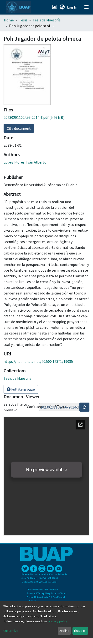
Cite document (19, 128)
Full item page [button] (22, 389)
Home (9, 20)
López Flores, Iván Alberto (25, 162)
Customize (11, 630)
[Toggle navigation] (86, 7)
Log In (72, 7)
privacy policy (58, 621)
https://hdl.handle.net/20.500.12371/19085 (38, 361)
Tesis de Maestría (47, 20)
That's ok (80, 630)
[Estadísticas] (54, 7)
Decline (64, 630)
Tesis (23, 20)
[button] (62, 7)
